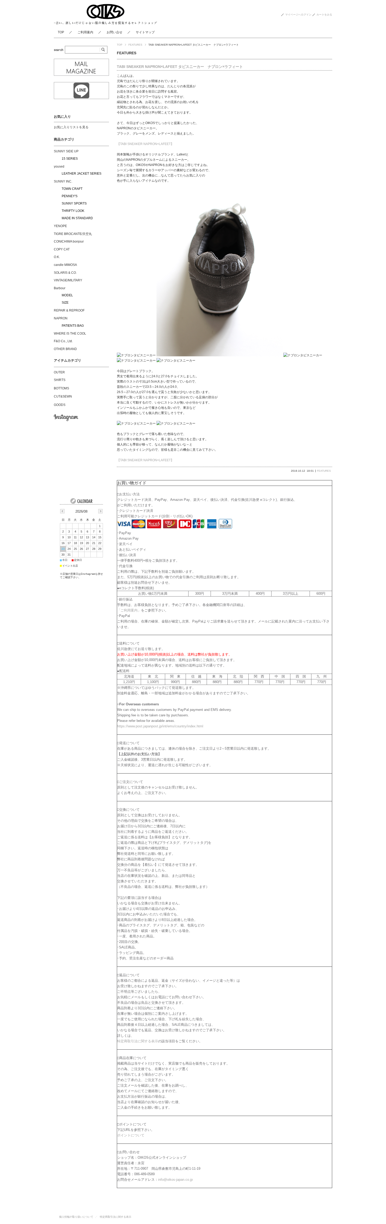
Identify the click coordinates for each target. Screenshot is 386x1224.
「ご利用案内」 (129, 610)
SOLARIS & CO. (65, 273)
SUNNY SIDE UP (66, 151)
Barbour (59, 288)
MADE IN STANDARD (77, 218)
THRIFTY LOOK (73, 211)
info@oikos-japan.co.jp (175, 1180)
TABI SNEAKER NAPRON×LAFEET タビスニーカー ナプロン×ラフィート (180, 67)
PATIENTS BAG (73, 326)
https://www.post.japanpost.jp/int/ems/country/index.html (160, 726)
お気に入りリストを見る (71, 127)
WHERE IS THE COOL (70, 333)
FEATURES (135, 44)
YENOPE (60, 226)
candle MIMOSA (65, 265)
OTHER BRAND (65, 349)
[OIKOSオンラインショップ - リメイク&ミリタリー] (105, 23)
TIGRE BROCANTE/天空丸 (73, 234)
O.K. (57, 257)
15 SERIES (70, 158)
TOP (61, 32)
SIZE (65, 302)
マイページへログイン (298, 14)
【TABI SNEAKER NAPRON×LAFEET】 (145, 144)
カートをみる (324, 14)
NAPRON (60, 318)
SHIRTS (59, 380)
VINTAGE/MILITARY (68, 280)
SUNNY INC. (63, 181)
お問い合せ (114, 32)
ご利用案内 (85, 32)
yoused (59, 166)
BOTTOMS (61, 388)
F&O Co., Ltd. (63, 341)
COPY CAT (62, 249)
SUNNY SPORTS (74, 203)
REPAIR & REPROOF (69, 310)
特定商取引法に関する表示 (137, 1041)
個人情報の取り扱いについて (76, 1216)
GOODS (59, 405)
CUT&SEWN (63, 396)
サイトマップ (145, 32)
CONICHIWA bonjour (69, 241)
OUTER (59, 372)
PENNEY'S (69, 196)
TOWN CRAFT (72, 189)
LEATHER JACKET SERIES (81, 173)
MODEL (67, 295)
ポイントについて (130, 1135)
